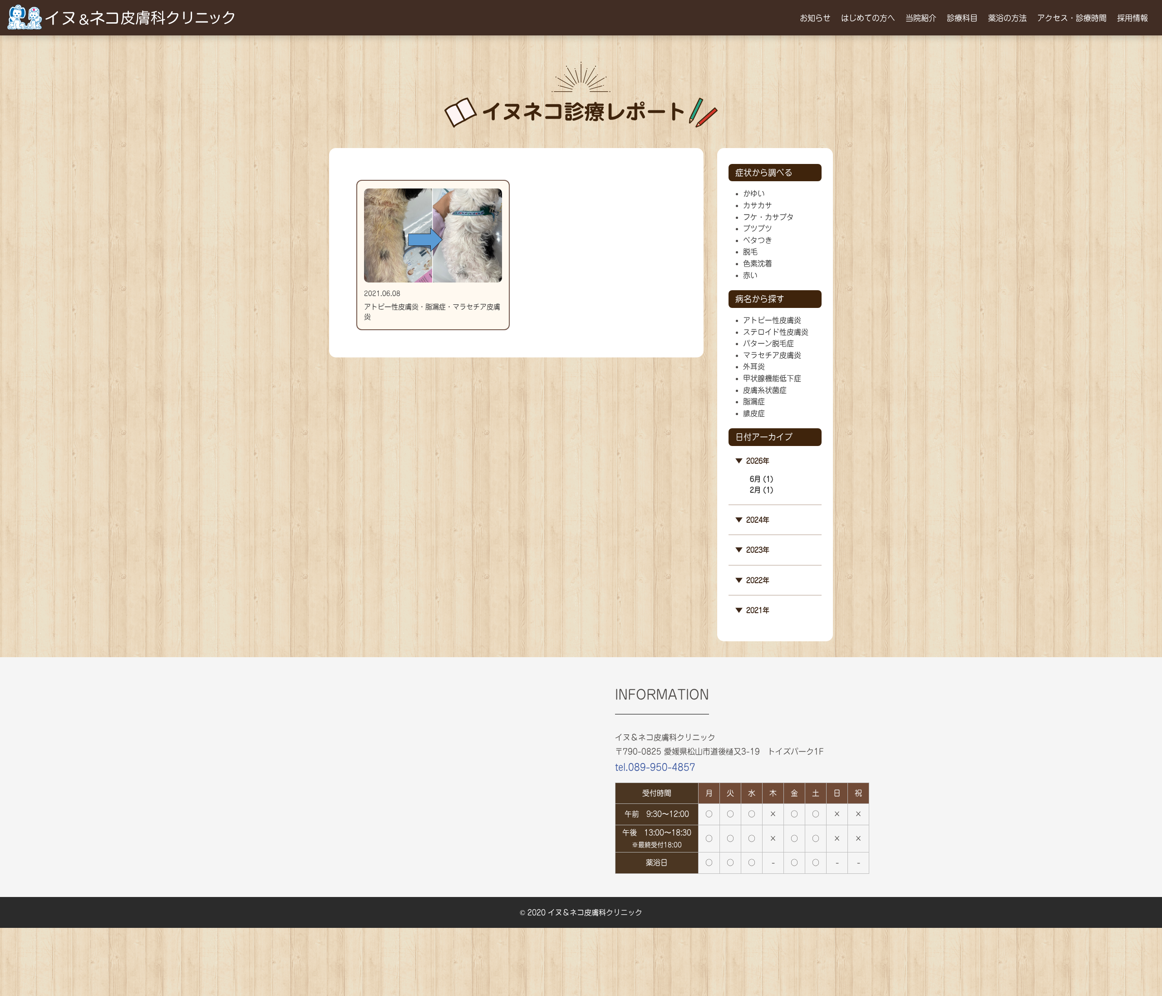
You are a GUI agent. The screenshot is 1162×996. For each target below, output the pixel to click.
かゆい (754, 193)
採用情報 (1132, 18)
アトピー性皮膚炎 (772, 320)
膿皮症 (754, 413)
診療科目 (962, 18)
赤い (750, 275)
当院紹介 (921, 18)
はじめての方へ (868, 18)
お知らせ (815, 18)
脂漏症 (754, 401)
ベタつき (757, 240)
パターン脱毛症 (768, 343)
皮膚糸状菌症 (765, 390)
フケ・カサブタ (768, 217)
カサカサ (757, 205)
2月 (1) (761, 489)
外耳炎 (754, 366)
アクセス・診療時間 (1072, 18)
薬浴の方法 (1007, 18)
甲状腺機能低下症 (772, 378)
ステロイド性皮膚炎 (775, 332)
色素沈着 (757, 263)
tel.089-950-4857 (655, 767)
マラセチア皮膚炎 (772, 355)
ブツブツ (757, 228)
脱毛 (750, 251)
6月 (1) (761, 479)
